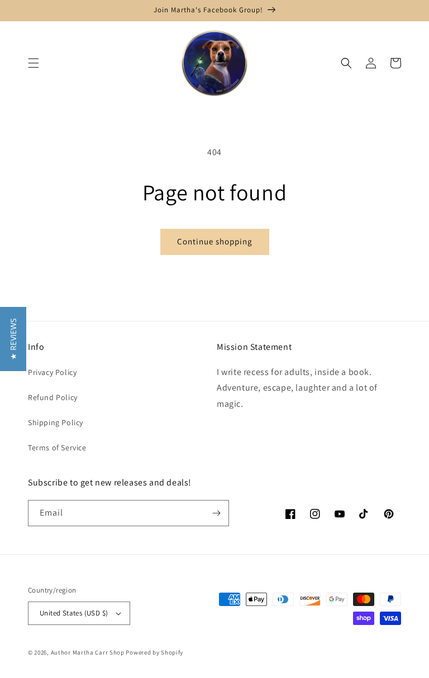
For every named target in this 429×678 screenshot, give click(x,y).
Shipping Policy (55, 422)
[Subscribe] (216, 513)
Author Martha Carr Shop (88, 652)
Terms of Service (57, 448)
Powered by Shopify (154, 652)
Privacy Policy (52, 372)
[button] (33, 63)
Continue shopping (214, 241)
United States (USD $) (74, 613)
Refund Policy (53, 397)
